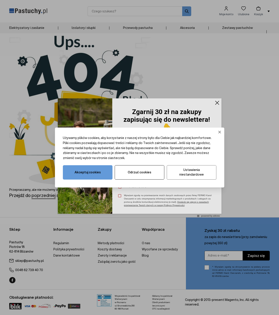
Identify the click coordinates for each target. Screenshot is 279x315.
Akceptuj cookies (88, 172)
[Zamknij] (219, 132)
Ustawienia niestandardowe (191, 172)
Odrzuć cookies (139, 172)
